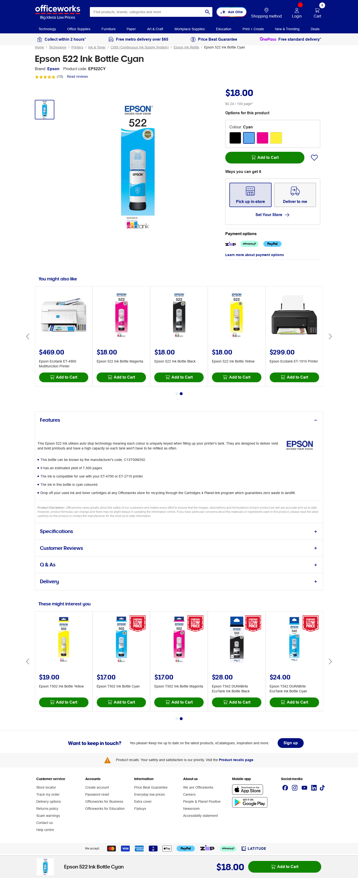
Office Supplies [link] (78, 29)
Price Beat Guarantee (151, 787)
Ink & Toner (97, 47)
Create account (97, 787)
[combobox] (151, 12)
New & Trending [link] (287, 29)
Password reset (97, 794)
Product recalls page (236, 760)
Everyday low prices (149, 794)
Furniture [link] (109, 29)
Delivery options (48, 801)
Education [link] (223, 29)
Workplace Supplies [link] (189, 29)
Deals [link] (315, 29)
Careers (189, 794)
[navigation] (47, 29)
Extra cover (143, 801)
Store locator (46, 787)
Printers (77, 47)
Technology (57, 47)
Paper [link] (131, 29)
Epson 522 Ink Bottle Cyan (224, 47)
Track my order (48, 794)
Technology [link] (47, 29)
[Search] (207, 12)
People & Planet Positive (202, 801)
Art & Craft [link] (155, 29)
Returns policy (47, 809)
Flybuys (140, 809)
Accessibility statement (200, 816)
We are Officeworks (198, 787)
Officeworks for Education (105, 809)
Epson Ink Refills (186, 47)
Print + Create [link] (253, 29)
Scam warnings (48, 816)
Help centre (45, 830)
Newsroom (191, 809)
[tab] (179, 420)
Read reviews (77, 76)
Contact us (44, 823)
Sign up (290, 743)
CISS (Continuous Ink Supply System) (140, 47)
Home (39, 47)
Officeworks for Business (104, 801)
